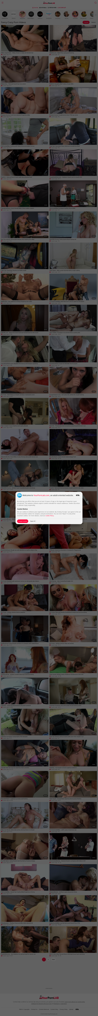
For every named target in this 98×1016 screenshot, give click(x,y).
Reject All (32, 521)
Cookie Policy (49, 516)
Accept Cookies (22, 521)
